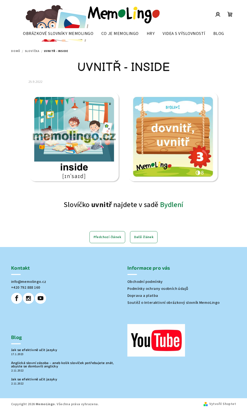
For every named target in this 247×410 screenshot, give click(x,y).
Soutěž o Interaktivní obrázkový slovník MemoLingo (173, 302)
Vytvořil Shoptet (222, 404)
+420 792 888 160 (25, 287)
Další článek (144, 237)
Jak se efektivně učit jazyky (34, 349)
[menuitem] (58, 33)
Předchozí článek (107, 237)
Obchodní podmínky (145, 281)
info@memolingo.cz (28, 281)
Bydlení (171, 205)
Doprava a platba (142, 295)
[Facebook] (16, 298)
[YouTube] (40, 298)
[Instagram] (28, 298)
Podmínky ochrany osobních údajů (157, 288)
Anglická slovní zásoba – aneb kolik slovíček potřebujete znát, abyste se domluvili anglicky (62, 364)
